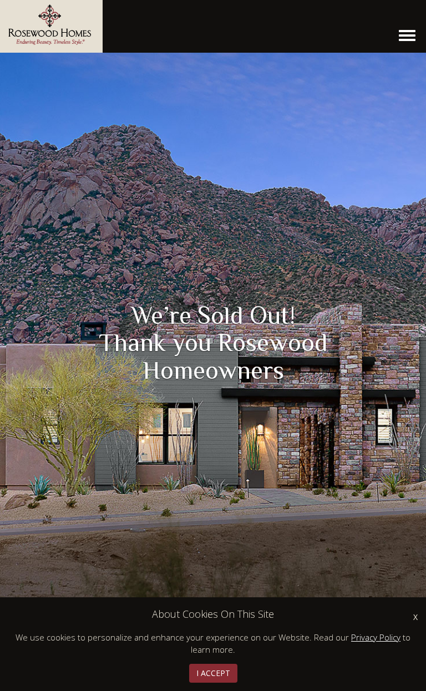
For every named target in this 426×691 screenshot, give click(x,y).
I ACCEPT (213, 673)
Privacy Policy (375, 637)
